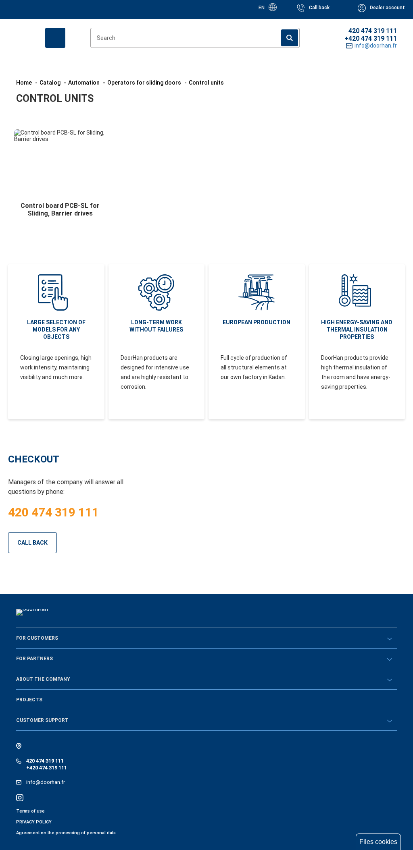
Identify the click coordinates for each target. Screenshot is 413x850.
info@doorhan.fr (45, 782)
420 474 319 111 (372, 31)
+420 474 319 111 (370, 38)
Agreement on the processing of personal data (66, 832)
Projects (29, 700)
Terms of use (30, 811)
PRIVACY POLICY (34, 822)
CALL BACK (32, 542)
